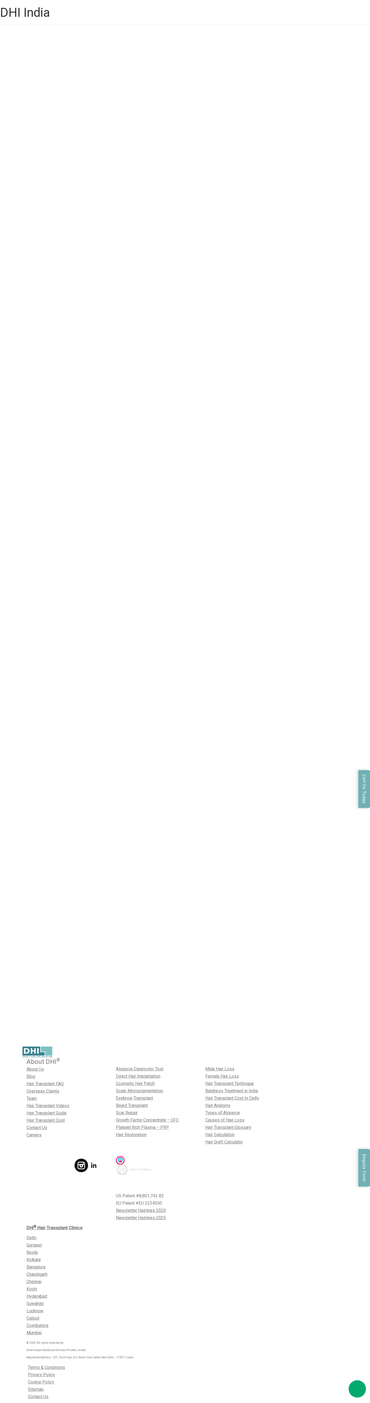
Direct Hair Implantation (138, 1076)
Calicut (33, 1318)
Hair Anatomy (218, 1105)
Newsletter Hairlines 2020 (141, 1210)
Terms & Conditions (46, 1367)
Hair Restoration (131, 1134)
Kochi (32, 1288)
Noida (32, 1252)
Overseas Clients (43, 1091)
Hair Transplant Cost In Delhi (232, 1098)
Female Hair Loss (222, 1076)
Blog (31, 1076)
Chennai (34, 1281)
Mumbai (34, 1332)
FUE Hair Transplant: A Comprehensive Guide (109, 996)
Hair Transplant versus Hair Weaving (84, 332)
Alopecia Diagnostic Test (139, 1068)
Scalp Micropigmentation (139, 1090)
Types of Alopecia (222, 1112)
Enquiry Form (364, 1168)
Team (32, 1098)
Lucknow (35, 1310)
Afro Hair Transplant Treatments (80, 900)
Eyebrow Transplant (134, 1098)
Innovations (91, 475)
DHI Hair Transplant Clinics (54, 1227)
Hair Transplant (64, 475)
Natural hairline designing (104, 757)
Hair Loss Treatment (69, 618)
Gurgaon (34, 1245)
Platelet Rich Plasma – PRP (142, 1127)
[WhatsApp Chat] (357, 1389)
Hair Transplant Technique (229, 1083)
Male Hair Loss (219, 1068)
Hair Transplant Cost (46, 1120)
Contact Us (37, 1127)
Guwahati (35, 1303)
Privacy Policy (41, 1374)
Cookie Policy (41, 1382)
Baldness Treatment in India (231, 1090)
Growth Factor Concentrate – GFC (147, 1120)
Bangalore (36, 1267)
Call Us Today (364, 789)
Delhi (31, 1237)
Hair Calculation (220, 1134)
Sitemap (36, 1389)
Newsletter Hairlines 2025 (141, 1217)
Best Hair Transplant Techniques (80, 1040)
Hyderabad (37, 1296)
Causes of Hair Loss (224, 1120)
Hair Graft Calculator (224, 1142)
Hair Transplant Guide (47, 1113)
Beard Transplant (132, 1105)
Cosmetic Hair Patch (135, 1083)
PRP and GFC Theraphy (72, 181)
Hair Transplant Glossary (228, 1127)
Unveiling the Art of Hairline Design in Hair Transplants (128, 713)
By (110, 181)
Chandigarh (37, 1274)
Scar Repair (127, 1112)
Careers (34, 1135)
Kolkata (34, 1259)
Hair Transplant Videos (48, 1105)
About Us (35, 1069)
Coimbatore (37, 1325)
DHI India (25, 12)
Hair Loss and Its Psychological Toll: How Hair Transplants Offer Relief (112, 576)
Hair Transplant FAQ (45, 1083)
